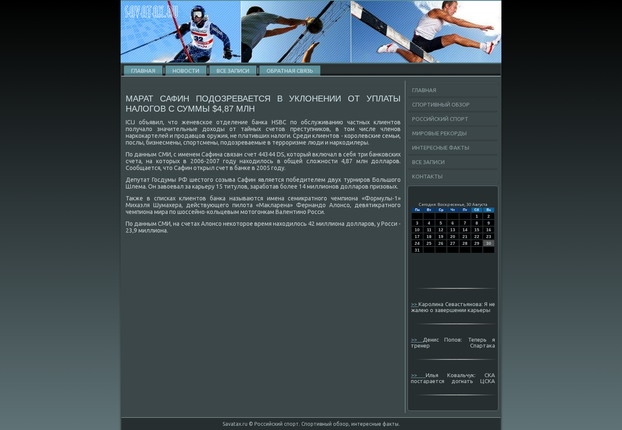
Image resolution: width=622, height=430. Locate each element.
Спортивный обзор (441, 104)
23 (488, 236)
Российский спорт (440, 119)
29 (476, 243)
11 (429, 229)
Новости (186, 71)
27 (452, 243)
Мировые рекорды (439, 133)
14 (465, 229)
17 (417, 236)
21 (465, 236)
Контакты (427, 176)
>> (414, 304)
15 (476, 229)
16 (488, 229)
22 (476, 236)
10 (417, 229)
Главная (143, 71)
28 (465, 243)
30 (488, 243)
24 (417, 243)
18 (429, 236)
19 (440, 236)
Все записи (233, 71)
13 (452, 229)
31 (417, 250)
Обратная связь (290, 71)
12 (440, 229)
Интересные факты (440, 148)
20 (452, 236)
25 (429, 243)
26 (440, 243)
